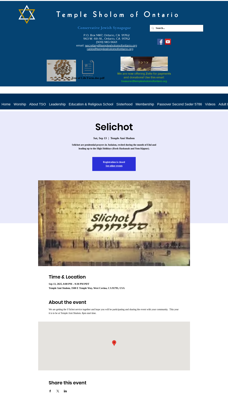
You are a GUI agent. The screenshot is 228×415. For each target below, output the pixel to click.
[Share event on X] (57, 391)
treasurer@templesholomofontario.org (144, 81)
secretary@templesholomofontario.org (111, 45)
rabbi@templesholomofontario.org (110, 49)
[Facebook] (160, 42)
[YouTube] (168, 42)
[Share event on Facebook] (50, 391)
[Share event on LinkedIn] (65, 391)
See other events (114, 165)
